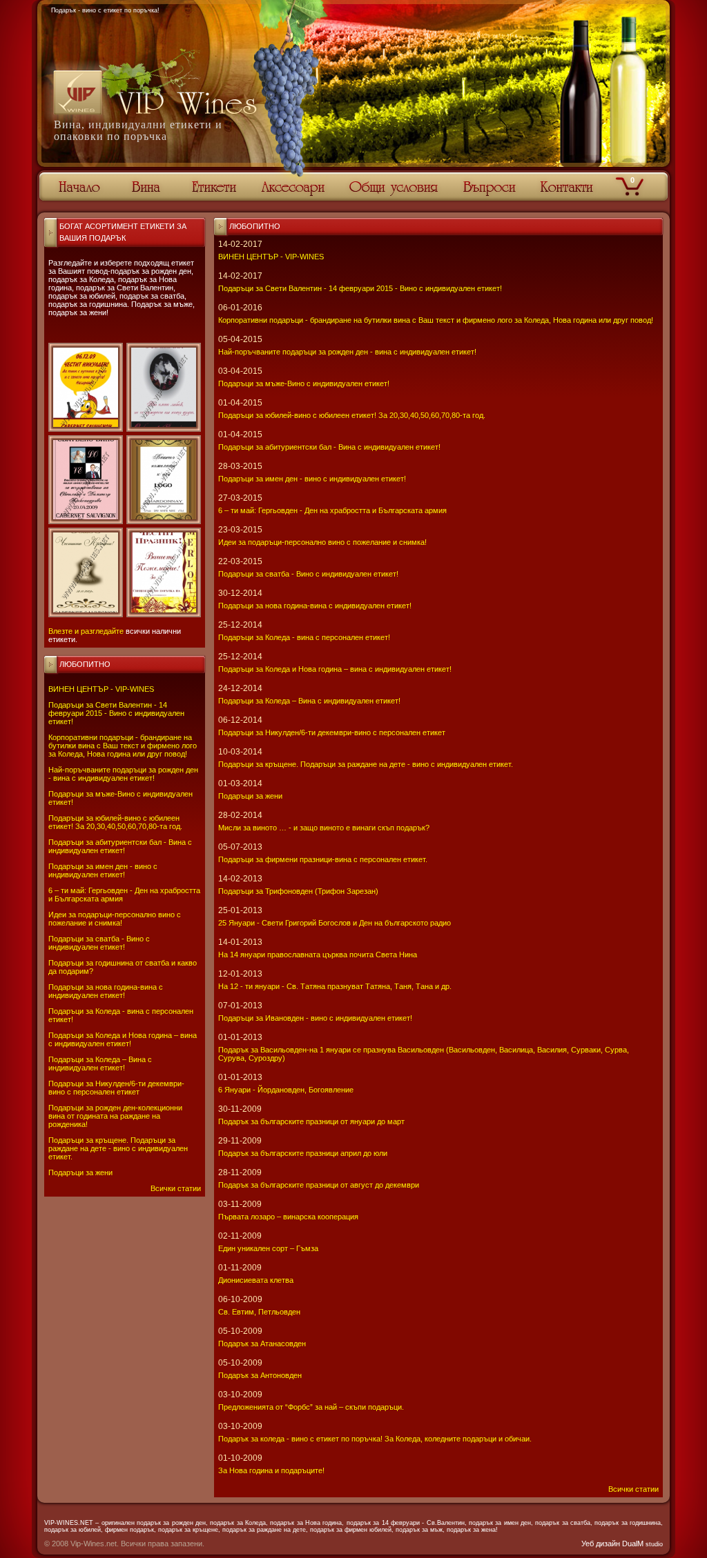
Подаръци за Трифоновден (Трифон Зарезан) (298, 891)
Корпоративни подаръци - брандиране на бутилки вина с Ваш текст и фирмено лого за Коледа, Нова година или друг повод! (122, 745)
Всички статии (176, 1188)
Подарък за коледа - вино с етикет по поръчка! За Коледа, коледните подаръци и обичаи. (375, 1439)
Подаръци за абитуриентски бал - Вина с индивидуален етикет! (120, 846)
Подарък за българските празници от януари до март (311, 1121)
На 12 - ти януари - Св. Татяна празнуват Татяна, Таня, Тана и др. (335, 986)
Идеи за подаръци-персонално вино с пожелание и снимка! (114, 918)
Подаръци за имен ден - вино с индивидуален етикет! (102, 870)
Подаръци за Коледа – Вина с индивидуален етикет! (100, 1063)
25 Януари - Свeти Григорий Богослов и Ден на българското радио (334, 923)
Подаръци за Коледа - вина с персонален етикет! (304, 637)
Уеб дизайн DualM (622, 1543)
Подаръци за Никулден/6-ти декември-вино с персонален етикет (116, 1087)
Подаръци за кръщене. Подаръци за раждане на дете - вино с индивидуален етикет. (118, 1148)
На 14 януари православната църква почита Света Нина (317, 954)
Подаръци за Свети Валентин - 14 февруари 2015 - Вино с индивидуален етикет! (116, 713)
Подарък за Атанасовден (262, 1343)
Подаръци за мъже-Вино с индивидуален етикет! (303, 383)
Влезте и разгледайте (86, 631)
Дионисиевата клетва (255, 1280)
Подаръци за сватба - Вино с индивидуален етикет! (99, 943)
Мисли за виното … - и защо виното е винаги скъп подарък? (323, 827)
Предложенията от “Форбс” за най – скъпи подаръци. (311, 1407)
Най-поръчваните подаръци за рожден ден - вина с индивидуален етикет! (123, 774)
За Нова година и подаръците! (271, 1470)
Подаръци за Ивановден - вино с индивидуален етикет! (315, 1018)
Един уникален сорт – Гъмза (268, 1248)
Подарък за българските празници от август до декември (318, 1185)
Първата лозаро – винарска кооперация (288, 1216)
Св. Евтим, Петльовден (259, 1312)
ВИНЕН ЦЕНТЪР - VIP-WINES (101, 689)
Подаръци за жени (80, 1172)
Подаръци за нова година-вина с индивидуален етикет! (105, 991)
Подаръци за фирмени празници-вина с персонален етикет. (322, 859)
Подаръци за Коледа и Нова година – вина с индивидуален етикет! (122, 1039)
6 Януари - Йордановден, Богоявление (286, 1090)
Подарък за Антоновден (260, 1375)
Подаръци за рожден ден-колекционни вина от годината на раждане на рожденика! (115, 1115)
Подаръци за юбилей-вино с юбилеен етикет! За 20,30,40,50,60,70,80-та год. (115, 822)
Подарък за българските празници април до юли (302, 1153)
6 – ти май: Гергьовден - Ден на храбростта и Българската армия (332, 510)
